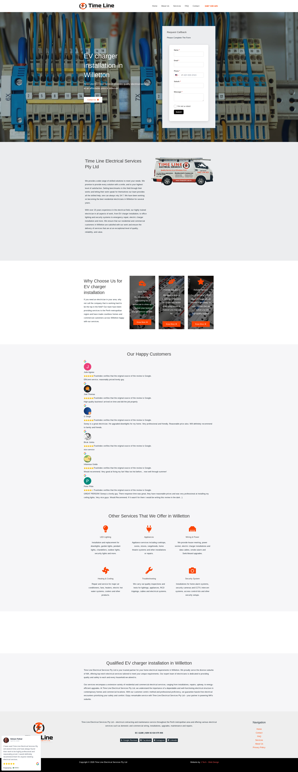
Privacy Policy (259, 747)
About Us (165, 6)
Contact (196, 6)
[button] (211, 6)
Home (154, 6)
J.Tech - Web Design (210, 762)
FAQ (187, 6)
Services (177, 6)
